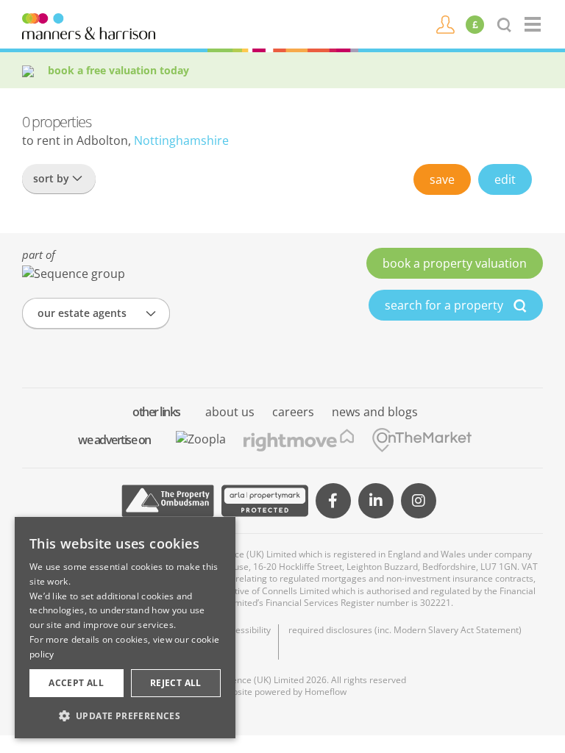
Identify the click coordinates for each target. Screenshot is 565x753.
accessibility (246, 630)
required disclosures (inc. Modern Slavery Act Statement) (405, 630)
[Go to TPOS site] (167, 501)
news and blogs (375, 412)
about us (230, 412)
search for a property (445, 305)
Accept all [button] (76, 683)
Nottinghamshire (181, 140)
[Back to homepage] (534, 24)
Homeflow (326, 691)
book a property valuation (455, 263)
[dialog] (125, 627)
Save (442, 179)
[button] (125, 715)
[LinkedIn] (376, 500)
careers (293, 412)
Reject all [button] (176, 683)
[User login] (445, 23)
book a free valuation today (118, 70)
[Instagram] (418, 500)
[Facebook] (333, 500)
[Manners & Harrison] (88, 25)
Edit (505, 179)
